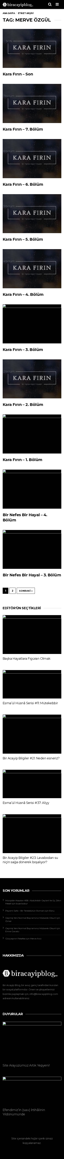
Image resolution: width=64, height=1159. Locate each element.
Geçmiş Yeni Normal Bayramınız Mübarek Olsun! (30, 918)
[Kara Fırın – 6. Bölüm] (32, 158)
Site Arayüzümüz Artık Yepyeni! (26, 1065)
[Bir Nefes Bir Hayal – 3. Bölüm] (32, 549)
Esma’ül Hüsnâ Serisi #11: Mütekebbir (30, 703)
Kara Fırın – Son (18, 74)
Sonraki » (26, 590)
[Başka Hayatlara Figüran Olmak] (32, 634)
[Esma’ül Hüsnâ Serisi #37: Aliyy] (32, 784)
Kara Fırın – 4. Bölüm (23, 294)
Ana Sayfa (9, 13)
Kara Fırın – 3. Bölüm (23, 349)
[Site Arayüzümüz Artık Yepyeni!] (32, 1041)
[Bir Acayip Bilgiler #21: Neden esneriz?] (32, 733)
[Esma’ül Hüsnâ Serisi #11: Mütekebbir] (32, 684)
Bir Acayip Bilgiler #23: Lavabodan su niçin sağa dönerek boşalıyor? (30, 860)
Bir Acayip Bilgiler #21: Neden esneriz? (31, 758)
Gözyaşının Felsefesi (15, 938)
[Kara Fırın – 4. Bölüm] (32, 268)
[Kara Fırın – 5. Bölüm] (32, 213)
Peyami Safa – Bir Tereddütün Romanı (25, 910)
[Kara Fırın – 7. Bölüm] (32, 103)
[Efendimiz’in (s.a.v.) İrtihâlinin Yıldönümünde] (32, 1091)
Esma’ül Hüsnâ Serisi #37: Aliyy (26, 803)
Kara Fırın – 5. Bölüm (23, 239)
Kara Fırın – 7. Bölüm (23, 129)
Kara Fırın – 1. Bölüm (22, 459)
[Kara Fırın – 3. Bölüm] (32, 323)
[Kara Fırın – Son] (32, 48)
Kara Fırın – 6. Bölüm (23, 184)
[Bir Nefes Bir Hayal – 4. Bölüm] (32, 488)
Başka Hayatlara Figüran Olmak (26, 659)
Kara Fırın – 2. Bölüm (23, 404)
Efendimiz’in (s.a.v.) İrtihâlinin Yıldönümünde (24, 1112)
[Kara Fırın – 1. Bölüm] (32, 433)
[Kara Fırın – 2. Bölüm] (32, 378)
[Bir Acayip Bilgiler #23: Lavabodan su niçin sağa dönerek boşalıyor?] (32, 833)
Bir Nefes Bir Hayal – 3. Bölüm (32, 575)
